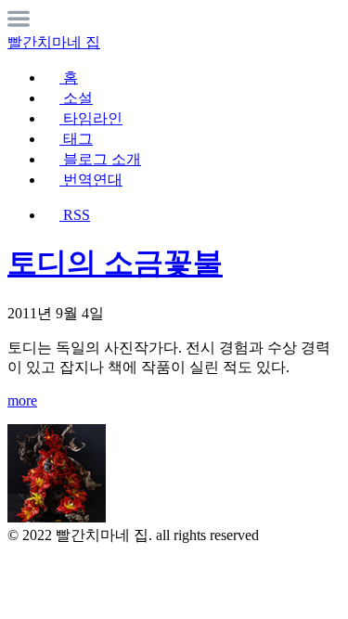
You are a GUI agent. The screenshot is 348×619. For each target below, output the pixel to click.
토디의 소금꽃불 (115, 262)
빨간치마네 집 (53, 42)
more (22, 400)
